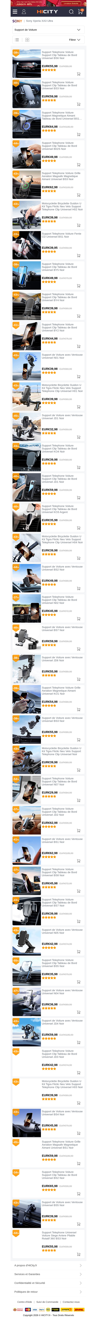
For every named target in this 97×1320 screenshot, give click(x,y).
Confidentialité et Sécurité (29, 1283)
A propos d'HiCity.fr (25, 1265)
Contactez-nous (71, 1302)
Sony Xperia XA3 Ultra (39, 20)
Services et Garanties (27, 1274)
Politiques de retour (26, 1291)
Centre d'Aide (24, 1302)
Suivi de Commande (47, 1302)
